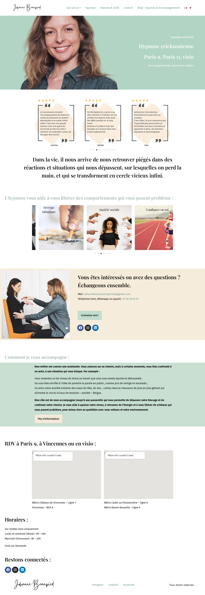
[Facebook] (80, 328)
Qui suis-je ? (74, 7)
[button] (36, 123)
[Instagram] (88, 328)
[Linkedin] (95, 328)
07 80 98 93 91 (130, 298)
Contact (128, 7)
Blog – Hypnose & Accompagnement (159, 7)
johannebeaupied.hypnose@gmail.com (108, 294)
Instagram (97, 584)
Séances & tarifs (109, 7)
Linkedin (113, 584)
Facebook (128, 584)
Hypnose (90, 7)
